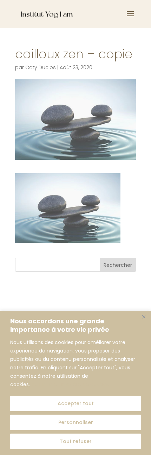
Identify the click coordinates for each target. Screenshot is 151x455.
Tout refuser (76, 441)
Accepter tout (76, 403)
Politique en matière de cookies (70, 384)
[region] (75, 383)
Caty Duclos (40, 67)
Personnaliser (75, 422)
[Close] (143, 316)
